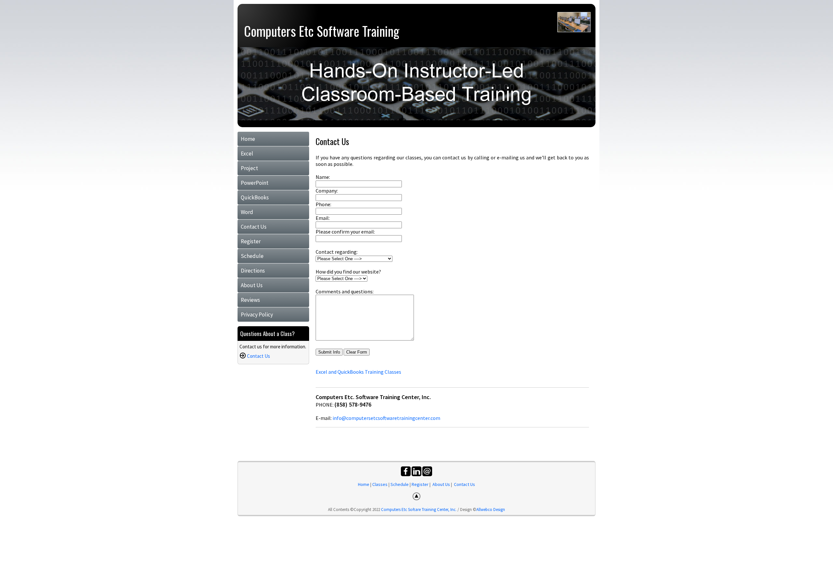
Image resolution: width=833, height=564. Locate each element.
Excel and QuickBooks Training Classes (358, 372)
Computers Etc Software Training (321, 31)
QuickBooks (255, 197)
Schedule (252, 256)
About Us (252, 285)
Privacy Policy (257, 314)
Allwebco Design (490, 509)
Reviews (250, 299)
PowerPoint (254, 182)
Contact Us (253, 226)
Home (248, 138)
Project (249, 168)
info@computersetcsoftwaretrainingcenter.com (386, 418)
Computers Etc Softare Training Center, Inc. (419, 509)
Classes (380, 484)
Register (251, 241)
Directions (253, 270)
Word (247, 212)
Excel (247, 153)
